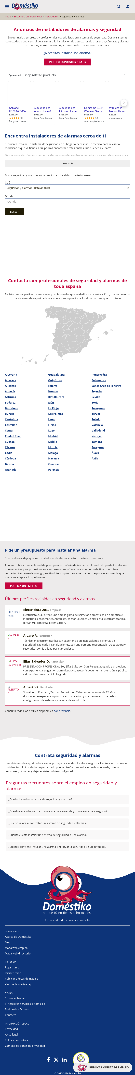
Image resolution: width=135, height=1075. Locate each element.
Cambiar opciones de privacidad (25, 1046)
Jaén (51, 402)
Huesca (53, 391)
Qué (7, 182)
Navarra (53, 458)
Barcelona (11, 408)
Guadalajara (56, 374)
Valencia (97, 425)
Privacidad (11, 1029)
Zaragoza (98, 447)
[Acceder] (128, 6)
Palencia (53, 469)
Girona (9, 464)
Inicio (8, 16)
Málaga (53, 453)
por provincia (62, 711)
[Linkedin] (64, 1059)
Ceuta (9, 430)
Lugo (51, 430)
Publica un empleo (23, 586)
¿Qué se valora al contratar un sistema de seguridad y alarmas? (47, 823)
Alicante (10, 386)
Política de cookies (16, 1040)
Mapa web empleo (16, 948)
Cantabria (11, 419)
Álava (95, 453)
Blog (7, 942)
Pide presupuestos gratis (67, 62)
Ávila (95, 458)
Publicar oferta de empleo (109, 1067)
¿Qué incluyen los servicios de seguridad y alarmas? (40, 799)
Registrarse (12, 967)
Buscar (14, 211)
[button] (7, 6)
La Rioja (53, 408)
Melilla (52, 442)
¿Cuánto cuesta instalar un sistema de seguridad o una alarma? (47, 835)
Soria (95, 402)
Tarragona (98, 408)
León (51, 419)
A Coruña (11, 374)
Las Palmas (55, 414)
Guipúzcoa (55, 380)
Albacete (10, 380)
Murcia (52, 447)
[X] (56, 1059)
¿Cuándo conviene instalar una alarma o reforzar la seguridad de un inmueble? (57, 847)
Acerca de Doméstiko (18, 937)
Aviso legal (11, 1034)
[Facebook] (48, 1059)
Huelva (52, 386)
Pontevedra (99, 374)
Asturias (10, 397)
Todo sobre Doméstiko (19, 1009)
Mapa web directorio (18, 953)
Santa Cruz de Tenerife (106, 386)
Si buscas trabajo (15, 998)
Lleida (52, 425)
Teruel (96, 414)
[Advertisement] (66, 248)
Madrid (53, 436)
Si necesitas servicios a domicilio (25, 1004)
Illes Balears (56, 397)
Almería (10, 391)
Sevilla (96, 397)
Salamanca (99, 380)
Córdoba (10, 458)
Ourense (53, 464)
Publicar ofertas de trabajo (21, 978)
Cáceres (10, 447)
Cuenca (10, 442)
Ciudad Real (13, 436)
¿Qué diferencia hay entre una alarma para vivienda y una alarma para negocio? (57, 811)
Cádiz (8, 453)
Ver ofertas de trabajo (18, 984)
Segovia (97, 391)
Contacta (10, 1015)
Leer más (67, 163)
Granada (10, 469)
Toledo (96, 419)
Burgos (9, 414)
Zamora (97, 442)
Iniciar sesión (13, 973)
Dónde (9, 196)
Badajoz (10, 402)
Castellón (11, 425)
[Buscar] (118, 6)
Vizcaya (97, 436)
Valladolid (98, 430)
